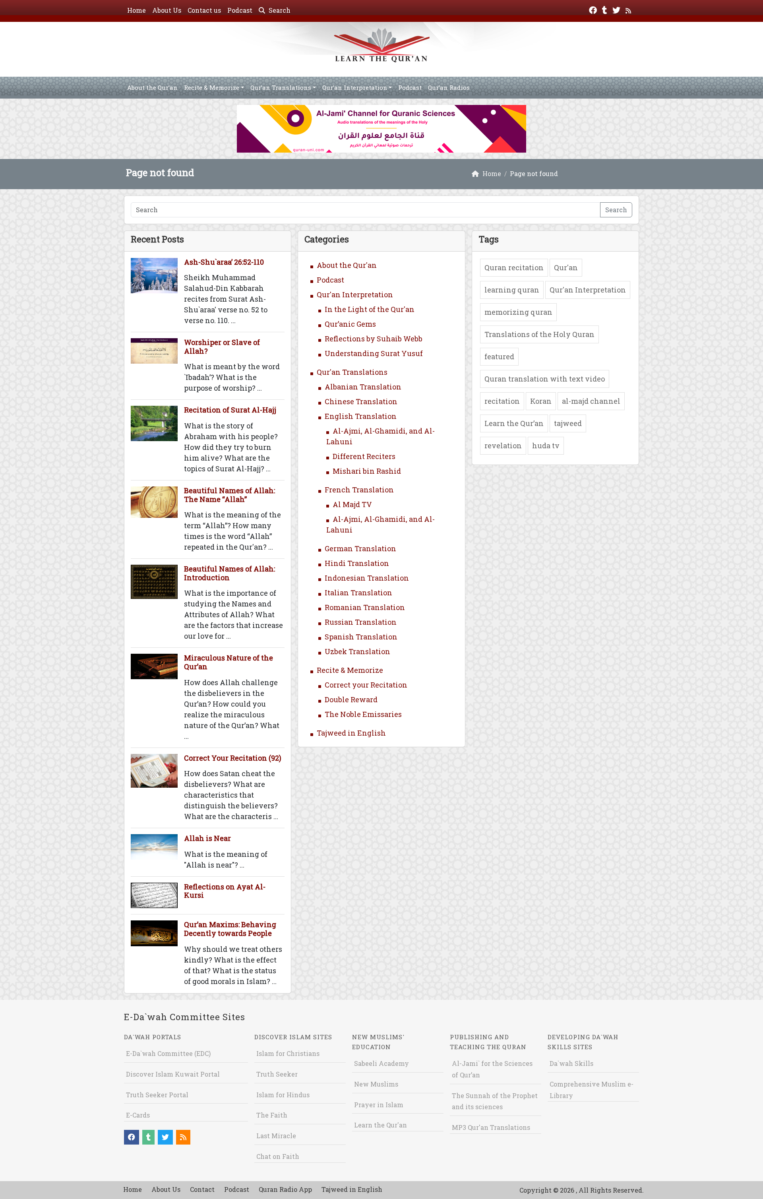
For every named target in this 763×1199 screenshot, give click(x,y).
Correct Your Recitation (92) (232, 758)
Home (136, 10)
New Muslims (376, 1084)
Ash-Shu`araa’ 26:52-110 (224, 262)
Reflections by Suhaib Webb (373, 338)
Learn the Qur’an (514, 423)
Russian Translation (361, 622)
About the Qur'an (347, 265)
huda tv (546, 445)
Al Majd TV (352, 504)
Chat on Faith (277, 1156)
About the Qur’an (152, 87)
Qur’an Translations (280, 87)
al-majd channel (591, 401)
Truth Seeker (277, 1074)
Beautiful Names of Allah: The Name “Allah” (229, 495)
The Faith (271, 1115)
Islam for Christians (288, 1053)
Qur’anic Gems (350, 324)
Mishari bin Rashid (367, 471)
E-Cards (138, 1115)
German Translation (360, 548)
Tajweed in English (351, 733)
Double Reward (351, 699)
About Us (166, 10)
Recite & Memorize (211, 87)
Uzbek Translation (357, 651)
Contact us (204, 10)
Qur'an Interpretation (355, 294)
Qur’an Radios (449, 87)
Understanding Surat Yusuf (374, 353)
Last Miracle (276, 1135)
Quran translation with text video (544, 379)
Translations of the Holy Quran (539, 334)
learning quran (511, 289)
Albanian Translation (363, 386)
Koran (541, 401)
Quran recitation (514, 267)
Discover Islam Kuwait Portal (173, 1074)
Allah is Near (207, 838)
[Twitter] (617, 9)
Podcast (239, 10)
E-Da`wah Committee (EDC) (168, 1053)
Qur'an (566, 267)
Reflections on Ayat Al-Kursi (224, 891)
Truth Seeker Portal (157, 1095)
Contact (202, 1189)
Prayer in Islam (378, 1104)
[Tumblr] (605, 9)
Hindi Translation (357, 563)
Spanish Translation (361, 636)
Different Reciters (364, 456)
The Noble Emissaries (363, 714)
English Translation (361, 416)
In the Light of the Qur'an (369, 309)
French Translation (359, 489)
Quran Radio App (285, 1189)
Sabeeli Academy (381, 1063)
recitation (502, 401)
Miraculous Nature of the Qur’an (228, 662)
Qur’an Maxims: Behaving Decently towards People (230, 929)
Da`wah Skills (571, 1063)
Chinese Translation (361, 401)
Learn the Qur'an (380, 1125)
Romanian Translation (365, 607)
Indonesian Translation (367, 578)
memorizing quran (518, 312)
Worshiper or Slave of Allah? (222, 346)
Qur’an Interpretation (354, 87)
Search (278, 10)
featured (499, 356)
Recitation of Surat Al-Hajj (230, 410)
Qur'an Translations (352, 372)
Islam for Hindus (283, 1095)
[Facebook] (594, 9)
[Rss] (629, 9)
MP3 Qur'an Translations (491, 1127)
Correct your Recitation (366, 685)
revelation (503, 445)
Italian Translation (358, 592)
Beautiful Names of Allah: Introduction (229, 573)
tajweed (568, 423)
